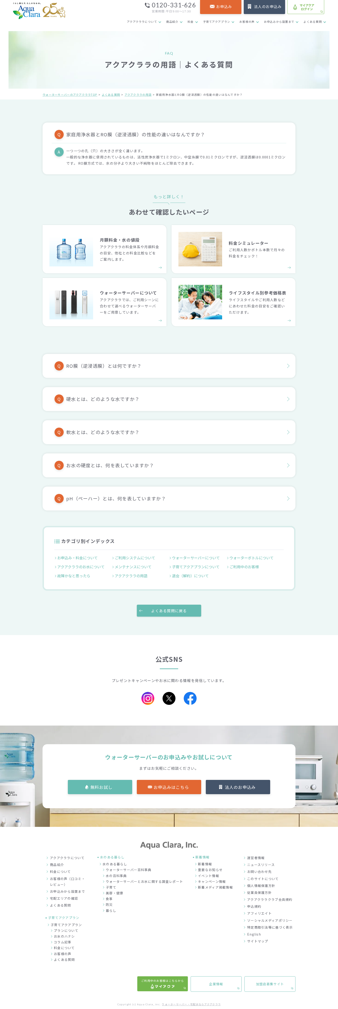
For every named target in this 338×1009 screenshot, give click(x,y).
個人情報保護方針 (261, 885)
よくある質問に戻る (169, 610)
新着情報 (205, 864)
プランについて (66, 930)
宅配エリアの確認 (64, 898)
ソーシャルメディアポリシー (270, 920)
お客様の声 (247, 21)
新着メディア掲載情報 (215, 887)
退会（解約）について (190, 575)
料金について (60, 871)
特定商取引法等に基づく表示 (270, 927)
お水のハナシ (64, 936)
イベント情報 (208, 875)
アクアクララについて (142, 21)
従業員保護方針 (259, 892)
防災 (109, 904)
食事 (109, 898)
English (254, 934)
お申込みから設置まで (279, 21)
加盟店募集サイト (270, 984)
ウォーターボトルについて (251, 557)
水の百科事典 (116, 875)
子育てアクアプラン (216, 21)
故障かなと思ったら (73, 575)
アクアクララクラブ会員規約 (269, 899)
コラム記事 (62, 942)
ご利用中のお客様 (244, 566)
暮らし (111, 910)
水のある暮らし (115, 864)
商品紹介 (172, 21)
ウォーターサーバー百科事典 (129, 869)
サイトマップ (257, 941)
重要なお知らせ (210, 869)
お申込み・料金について (77, 557)
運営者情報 (256, 857)
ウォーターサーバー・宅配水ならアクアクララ (191, 1004)
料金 (191, 21)
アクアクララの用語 (138, 94)
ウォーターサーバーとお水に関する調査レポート (144, 881)
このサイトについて (263, 878)
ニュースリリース (261, 864)
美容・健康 (114, 893)
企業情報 (216, 984)
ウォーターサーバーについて (196, 557)
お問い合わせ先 (259, 871)
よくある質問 (313, 21)
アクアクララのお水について (81, 566)
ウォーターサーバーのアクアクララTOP (70, 94)
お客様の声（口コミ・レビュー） (67, 881)
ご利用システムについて (135, 557)
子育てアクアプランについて (196, 566)
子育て (111, 887)
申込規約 (254, 906)
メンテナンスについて (133, 566)
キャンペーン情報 (212, 881)
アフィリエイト (259, 913)
